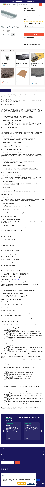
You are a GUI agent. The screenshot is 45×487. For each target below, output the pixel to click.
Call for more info (34, 65)
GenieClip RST (5, 63)
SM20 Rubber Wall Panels (21, 63)
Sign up (17, 462)
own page (17, 279)
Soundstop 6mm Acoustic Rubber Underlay (7, 79)
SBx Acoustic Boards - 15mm (22, 78)
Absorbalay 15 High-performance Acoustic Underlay (35, 80)
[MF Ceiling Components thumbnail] (3, 27)
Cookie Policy (41, 483)
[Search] (40, 4)
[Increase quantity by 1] (32, 31)
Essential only (31, 483)
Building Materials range (30, 40)
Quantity (25, 28)
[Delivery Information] (41, 23)
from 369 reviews (9, 420)
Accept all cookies (21, 483)
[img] (23, 418)
